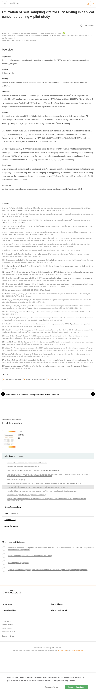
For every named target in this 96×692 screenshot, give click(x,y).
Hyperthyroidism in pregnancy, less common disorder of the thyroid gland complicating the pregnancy (42, 491)
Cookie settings (8, 636)
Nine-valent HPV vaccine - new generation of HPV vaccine (32, 394)
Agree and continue (76, 687)
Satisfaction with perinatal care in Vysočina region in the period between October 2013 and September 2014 (44, 483)
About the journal (11, 526)
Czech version (89, 25)
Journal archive (11, 513)
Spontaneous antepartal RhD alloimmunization (23, 467)
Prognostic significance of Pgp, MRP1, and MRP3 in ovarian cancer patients (33, 470)
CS (93, 3)
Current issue (10, 520)
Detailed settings (51, 687)
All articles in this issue (13, 456)
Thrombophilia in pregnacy (16, 479)
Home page (7, 604)
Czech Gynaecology (12, 507)
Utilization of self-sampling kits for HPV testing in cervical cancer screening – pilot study (37, 487)
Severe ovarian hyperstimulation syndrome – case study (26, 495)
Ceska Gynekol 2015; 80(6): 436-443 (23, 40)
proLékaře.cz (13, 4)
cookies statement (76, 650)
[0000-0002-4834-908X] (64, 33)
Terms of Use (62, 650)
